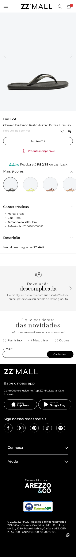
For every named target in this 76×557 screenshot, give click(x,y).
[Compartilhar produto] (70, 131)
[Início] (36, 6)
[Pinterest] (34, 428)
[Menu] (5, 6)
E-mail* (8, 348)
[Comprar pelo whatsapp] (68, 535)
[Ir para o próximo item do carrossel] (71, 56)
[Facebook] (8, 428)
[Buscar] (59, 6)
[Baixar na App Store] (20, 404)
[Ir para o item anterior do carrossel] (4, 56)
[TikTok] (47, 428)
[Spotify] (60, 428)
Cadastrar (60, 354)
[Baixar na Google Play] (55, 404)
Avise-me (38, 141)
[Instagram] (21, 428)
